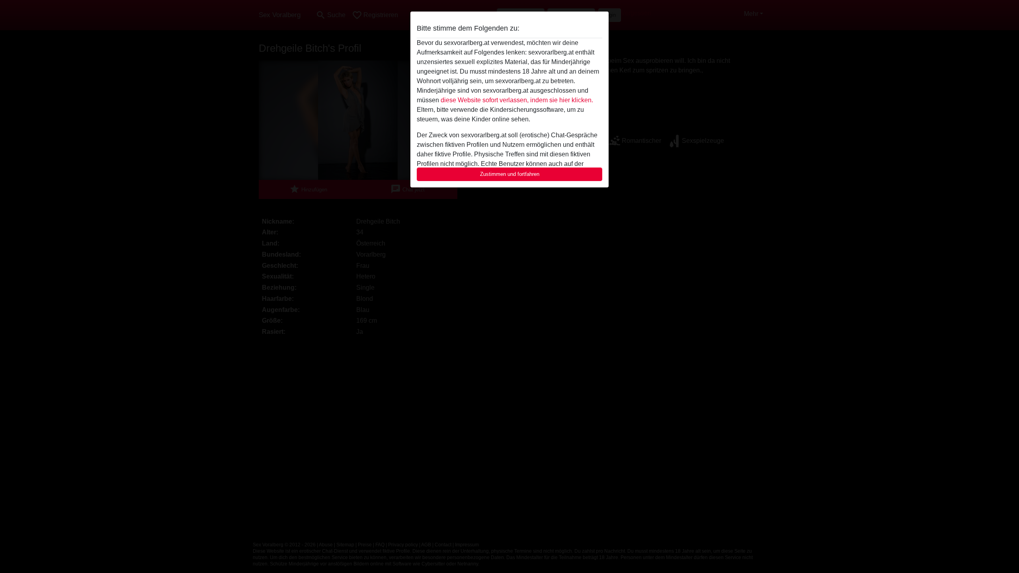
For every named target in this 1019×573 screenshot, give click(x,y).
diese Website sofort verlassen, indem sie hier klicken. (517, 100)
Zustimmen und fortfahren (509, 174)
